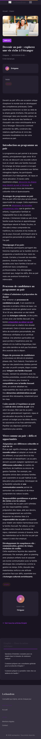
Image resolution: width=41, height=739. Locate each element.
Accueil (5, 11)
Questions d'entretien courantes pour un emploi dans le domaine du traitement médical (18, 656)
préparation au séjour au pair (20, 322)
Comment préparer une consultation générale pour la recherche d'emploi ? (20, 665)
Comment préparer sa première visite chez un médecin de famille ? (20, 672)
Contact (5, 725)
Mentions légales (8, 721)
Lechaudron (17, 2)
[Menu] (30, 2)
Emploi (12, 11)
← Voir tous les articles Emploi (15, 623)
